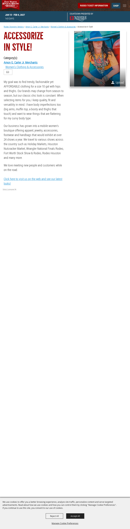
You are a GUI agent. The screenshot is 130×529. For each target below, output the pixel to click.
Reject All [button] (54, 516)
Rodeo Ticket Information (94, 5)
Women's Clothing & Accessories (63, 26)
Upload (120, 82)
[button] (97, 58)
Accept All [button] (75, 516)
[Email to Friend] (8, 72)
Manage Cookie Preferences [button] (65, 523)
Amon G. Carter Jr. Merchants (37, 26)
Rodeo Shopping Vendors (14, 26)
